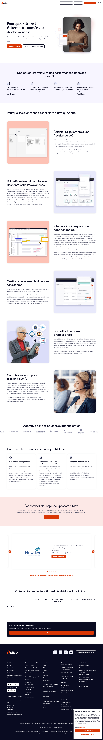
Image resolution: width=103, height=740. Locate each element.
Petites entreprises (29, 665)
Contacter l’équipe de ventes (68, 699)
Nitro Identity (10, 672)
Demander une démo (66, 702)
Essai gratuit (10, 677)
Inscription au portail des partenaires (67, 677)
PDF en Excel (28, 692)
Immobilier (45, 662)
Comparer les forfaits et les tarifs (14, 675)
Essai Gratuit (78, 3)
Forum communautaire (84, 677)
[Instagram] (60, 652)
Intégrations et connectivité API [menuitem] (26, 723)
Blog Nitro (45, 689)
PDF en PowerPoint (29, 687)
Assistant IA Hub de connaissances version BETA (87, 671)
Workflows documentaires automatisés (13, 708)
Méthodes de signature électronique (48, 706)
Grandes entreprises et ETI (31, 662)
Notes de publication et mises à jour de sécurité (86, 680)
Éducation (45, 675)
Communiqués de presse (67, 690)
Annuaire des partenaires (67, 667)
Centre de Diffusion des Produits (14, 717)
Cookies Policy (82, 727)
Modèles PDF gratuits (84, 674)
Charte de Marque (65, 692)
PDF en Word (28, 679)
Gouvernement (46, 680)
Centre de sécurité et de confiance (51, 694)
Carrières (63, 687)
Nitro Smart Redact (11, 667)
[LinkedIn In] (55, 652)
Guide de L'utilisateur (84, 665)
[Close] (100, 711)
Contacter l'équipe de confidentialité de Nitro (66, 705)
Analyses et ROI (10, 705)
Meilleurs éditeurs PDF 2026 (49, 699)
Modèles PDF (46, 696)
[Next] (93, 551)
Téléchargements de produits (86, 684)
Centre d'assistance (84, 662)
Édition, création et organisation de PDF (15, 701)
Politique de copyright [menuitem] (62, 723)
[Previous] (10, 551)
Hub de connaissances (84, 667)
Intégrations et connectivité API (14, 714)
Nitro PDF (9, 662)
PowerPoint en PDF (29, 684)
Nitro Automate (10, 670)
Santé (44, 665)
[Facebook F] (66, 652)
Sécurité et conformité (12, 712)
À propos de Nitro (65, 685)
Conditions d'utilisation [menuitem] (40, 723)
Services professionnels (48, 672)
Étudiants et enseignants (31, 672)
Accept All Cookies (88, 730)
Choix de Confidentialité (67, 709)
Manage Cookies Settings (87, 734)
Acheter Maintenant (90, 3)
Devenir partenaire (65, 669)
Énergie (45, 670)
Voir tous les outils (29, 697)
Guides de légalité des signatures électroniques (51, 702)
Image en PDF (28, 694)
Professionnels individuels (31, 667)
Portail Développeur (84, 686)
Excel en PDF (28, 689)
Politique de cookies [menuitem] (51, 723)
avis (57, 234)
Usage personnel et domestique (32, 670)
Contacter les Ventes (66, 3)
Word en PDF (28, 682)
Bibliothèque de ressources (49, 691)
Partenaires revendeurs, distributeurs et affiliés (67, 663)
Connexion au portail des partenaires (67, 673)
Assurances (46, 677)
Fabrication (46, 667)
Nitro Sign (9, 665)
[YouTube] (71, 652)
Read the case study (58, 556)
